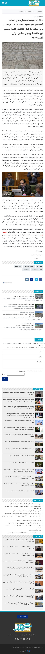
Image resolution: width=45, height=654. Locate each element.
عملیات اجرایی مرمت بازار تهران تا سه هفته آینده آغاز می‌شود (19, 442)
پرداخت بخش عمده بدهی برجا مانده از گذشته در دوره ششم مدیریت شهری (24, 533)
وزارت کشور (26, 270)
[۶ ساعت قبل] (39, 485)
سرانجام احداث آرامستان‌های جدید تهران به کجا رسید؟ (21, 304)
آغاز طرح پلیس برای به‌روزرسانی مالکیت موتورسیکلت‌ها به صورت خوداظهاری (18, 597)
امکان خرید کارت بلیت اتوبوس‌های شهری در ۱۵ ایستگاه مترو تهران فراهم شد (19, 540)
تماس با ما (18, 635)
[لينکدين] (30, 639)
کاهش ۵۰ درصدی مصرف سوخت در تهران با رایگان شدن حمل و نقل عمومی (18, 583)
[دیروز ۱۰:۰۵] (39, 429)
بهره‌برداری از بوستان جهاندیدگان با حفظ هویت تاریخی (21, 463)
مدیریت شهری (22, 11)
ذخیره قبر (39, 266)
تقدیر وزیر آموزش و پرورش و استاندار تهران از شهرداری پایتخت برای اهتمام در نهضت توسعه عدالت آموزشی (19, 470)
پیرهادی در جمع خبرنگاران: (27, 312)
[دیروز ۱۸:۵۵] (39, 457)
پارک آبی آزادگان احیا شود (35, 530)
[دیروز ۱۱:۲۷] (39, 492)
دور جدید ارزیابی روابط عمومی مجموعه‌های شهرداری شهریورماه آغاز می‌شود (18, 393)
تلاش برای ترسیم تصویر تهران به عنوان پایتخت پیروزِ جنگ (20, 449)
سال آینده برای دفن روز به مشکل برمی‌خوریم (23, 297)
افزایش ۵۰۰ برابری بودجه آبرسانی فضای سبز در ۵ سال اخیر (20, 491)
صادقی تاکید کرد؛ (38, 16)
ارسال (4, 379)
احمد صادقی (18, 266)
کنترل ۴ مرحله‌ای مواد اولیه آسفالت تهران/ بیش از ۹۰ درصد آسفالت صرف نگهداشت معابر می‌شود (19, 604)
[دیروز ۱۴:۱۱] (39, 422)
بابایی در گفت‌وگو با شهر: (27, 324)
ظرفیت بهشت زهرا (37, 270)
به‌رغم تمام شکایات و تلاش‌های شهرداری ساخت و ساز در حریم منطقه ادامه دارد (22, 513)
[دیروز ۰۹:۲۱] (39, 478)
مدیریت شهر (31, 11)
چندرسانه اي (27, 635)
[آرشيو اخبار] (15, 639)
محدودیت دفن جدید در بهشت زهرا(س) (24, 326)
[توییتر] (27, 639)
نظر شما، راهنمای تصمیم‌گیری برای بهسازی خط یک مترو (20, 589)
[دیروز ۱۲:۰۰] (39, 436)
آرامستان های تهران (29, 266)
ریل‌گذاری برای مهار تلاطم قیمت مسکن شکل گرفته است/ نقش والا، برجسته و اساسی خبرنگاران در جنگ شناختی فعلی (18, 400)
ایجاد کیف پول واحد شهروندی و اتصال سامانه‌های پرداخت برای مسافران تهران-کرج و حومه (18, 485)
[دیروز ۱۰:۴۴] (39, 415)
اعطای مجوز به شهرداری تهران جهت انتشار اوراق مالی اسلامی (27, 511)
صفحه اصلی (39, 11)
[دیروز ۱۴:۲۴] (39, 471)
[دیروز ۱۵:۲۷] (39, 401)
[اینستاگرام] (21, 639)
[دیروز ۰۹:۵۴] (39, 443)
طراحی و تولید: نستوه (21, 651)
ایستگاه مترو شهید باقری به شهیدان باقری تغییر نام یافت (20, 568)
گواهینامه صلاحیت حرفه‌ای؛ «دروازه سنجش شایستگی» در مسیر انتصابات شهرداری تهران (18, 555)
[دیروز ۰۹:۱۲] (39, 464)
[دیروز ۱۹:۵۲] (39, 450)
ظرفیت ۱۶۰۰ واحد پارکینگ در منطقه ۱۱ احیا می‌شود (22, 456)
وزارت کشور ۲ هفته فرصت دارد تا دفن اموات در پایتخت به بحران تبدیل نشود (18, 315)
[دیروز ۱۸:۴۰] (39, 394)
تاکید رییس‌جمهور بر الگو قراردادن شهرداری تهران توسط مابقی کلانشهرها (24, 523)
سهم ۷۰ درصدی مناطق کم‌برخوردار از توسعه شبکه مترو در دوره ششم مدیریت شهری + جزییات (19, 477)
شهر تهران (21, 647)
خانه (34, 635)
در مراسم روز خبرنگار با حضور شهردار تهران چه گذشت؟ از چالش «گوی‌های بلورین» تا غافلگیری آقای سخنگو (18, 407)
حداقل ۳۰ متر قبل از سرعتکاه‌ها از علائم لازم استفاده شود (27, 520)
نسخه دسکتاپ (22, 616)
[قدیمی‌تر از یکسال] (39, 296)
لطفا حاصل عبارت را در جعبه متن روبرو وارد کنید (29, 371)
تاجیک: (32, 295)
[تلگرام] (24, 639)
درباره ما (11, 635)
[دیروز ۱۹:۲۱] (39, 408)
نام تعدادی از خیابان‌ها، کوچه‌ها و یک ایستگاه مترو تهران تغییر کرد (25, 504)
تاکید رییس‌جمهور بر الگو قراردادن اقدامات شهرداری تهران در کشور (19, 421)
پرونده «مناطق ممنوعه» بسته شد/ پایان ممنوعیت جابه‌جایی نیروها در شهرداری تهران (18, 562)
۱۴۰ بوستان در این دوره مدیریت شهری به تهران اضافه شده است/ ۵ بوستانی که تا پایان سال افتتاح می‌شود (18, 428)
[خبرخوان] (18, 639)
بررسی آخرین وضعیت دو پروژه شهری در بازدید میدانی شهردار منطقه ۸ (19, 435)
